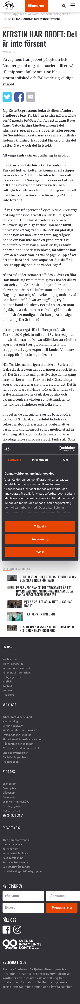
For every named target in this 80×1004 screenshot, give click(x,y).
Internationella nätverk (17, 668)
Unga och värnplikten (15, 752)
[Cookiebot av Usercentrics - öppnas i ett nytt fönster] (59, 448)
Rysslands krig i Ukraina (17, 734)
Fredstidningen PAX (14, 757)
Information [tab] (40, 459)
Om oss (7, 647)
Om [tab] (65, 459)
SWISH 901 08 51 (13, 815)
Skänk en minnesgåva (16, 801)
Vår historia (10, 659)
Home (7, 14)
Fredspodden (11, 761)
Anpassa (38, 539)
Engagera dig (11, 828)
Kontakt (7, 686)
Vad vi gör (9, 704)
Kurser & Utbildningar (16, 853)
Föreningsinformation (16, 672)
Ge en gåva (9, 788)
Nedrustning (10, 721)
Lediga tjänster (12, 677)
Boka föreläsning (13, 857)
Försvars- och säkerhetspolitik (21, 748)
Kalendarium (10, 848)
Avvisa (40, 551)
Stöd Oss (9, 771)
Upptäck (18, 14)
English (7, 681)
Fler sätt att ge (11, 810)
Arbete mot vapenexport (17, 716)
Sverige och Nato (13, 725)
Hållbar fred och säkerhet (18, 743)
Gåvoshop (9, 792)
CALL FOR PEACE (12, 844)
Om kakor (8, 694)
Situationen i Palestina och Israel (22, 739)
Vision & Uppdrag (13, 663)
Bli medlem (10, 783)
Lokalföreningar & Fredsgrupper (22, 871)
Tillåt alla (40, 526)
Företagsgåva (11, 806)
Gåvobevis (9, 797)
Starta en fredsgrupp (15, 862)
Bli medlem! (36, 5)
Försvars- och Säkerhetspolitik (47, 14)
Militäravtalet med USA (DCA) (20, 730)
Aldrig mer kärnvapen (16, 839)
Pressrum (8, 690)
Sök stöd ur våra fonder (16, 866)
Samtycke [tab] (14, 459)
